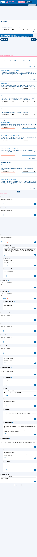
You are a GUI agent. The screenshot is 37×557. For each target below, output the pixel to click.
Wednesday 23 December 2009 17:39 (9, 247)
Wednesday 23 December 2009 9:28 (6, 476)
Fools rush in (3, 147)
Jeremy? (3, 120)
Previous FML (4, 39)
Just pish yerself (4, 178)
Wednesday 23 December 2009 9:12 (6, 326)
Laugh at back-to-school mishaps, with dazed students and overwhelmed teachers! (16, 36)
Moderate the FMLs (28, 2)
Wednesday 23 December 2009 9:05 (6, 282)
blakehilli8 (4, 280)
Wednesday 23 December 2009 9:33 (6, 210)
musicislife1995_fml (5, 367)
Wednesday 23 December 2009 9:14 (6, 348)
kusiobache (4, 235)
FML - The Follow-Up (25, 5)
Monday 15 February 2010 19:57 (8, 271)
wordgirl (6, 409)
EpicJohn (6, 258)
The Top (18, 5)
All (1, 5)
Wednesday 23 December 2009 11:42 (9, 452)
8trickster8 (4, 291)
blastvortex (7, 245)
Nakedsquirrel (4, 438)
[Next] (22, 485)
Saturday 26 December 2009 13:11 (9, 358)
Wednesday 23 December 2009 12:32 (9, 380)
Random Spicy (13, 5)
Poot (2, 134)
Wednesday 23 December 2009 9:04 (6, 237)
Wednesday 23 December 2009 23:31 (9, 401)
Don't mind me (4, 21)
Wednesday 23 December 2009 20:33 (9, 390)
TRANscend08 (7, 422)
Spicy (8, 5)
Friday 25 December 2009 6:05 (8, 260)
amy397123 (7, 377)
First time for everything (6, 162)
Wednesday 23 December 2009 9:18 (6, 199)
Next (18, 191)
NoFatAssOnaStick (8, 301)
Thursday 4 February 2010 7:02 (8, 464)
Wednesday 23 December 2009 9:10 (6, 315)
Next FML (34, 39)
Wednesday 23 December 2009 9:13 (6, 337)
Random (4, 5)
